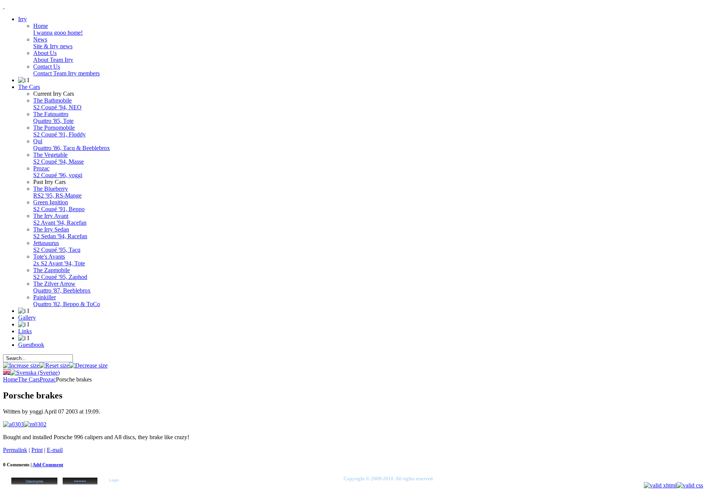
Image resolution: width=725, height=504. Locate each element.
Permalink (15, 450)
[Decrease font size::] (88, 365)
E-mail (55, 450)
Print (37, 450)
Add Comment (47, 464)
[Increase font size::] (21, 365)
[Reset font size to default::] (54, 365)
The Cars (29, 379)
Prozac (48, 379)
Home (10, 379)
